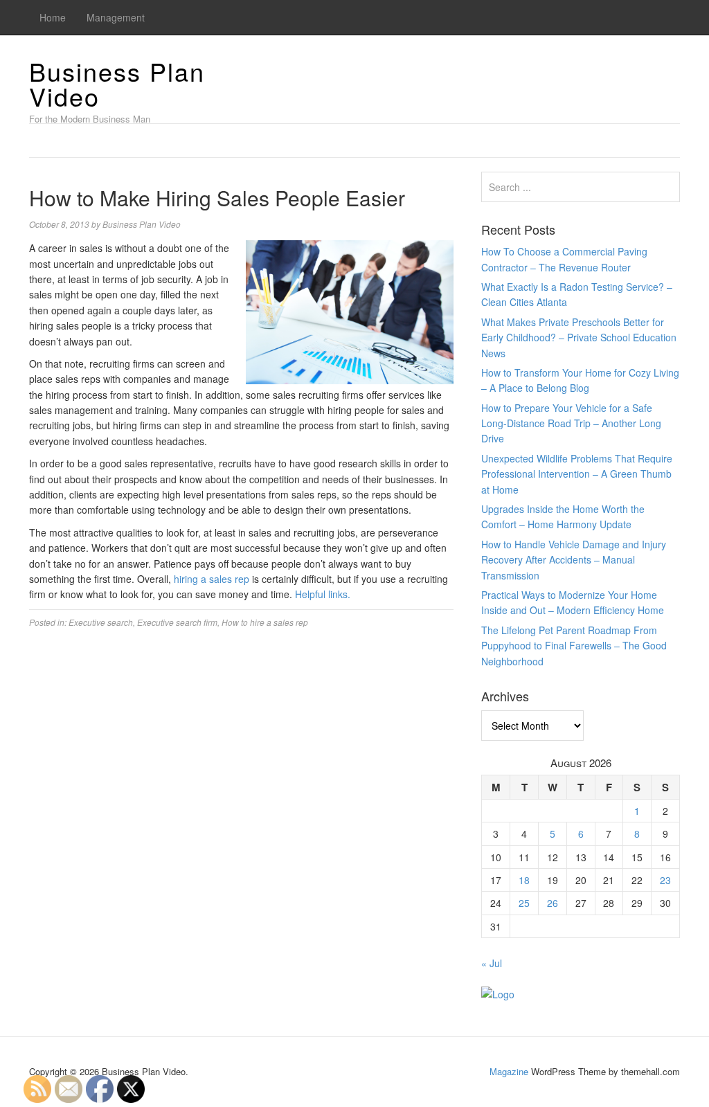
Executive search (101, 622)
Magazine (509, 1071)
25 (524, 903)
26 (552, 903)
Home (52, 17)
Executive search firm (177, 622)
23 (665, 880)
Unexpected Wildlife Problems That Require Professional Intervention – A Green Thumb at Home (576, 473)
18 (524, 880)
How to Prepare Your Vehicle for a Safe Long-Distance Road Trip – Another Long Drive (571, 423)
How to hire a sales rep (265, 622)
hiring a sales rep (211, 579)
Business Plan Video (117, 83)
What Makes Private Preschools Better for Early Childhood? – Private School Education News (578, 337)
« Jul (491, 963)
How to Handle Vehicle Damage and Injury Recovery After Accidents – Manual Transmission (573, 559)
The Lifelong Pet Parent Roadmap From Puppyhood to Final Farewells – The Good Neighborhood (574, 645)
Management (116, 17)
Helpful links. (322, 594)
